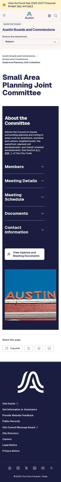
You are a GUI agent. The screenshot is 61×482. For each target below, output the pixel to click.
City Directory (10, 433)
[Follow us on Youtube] (43, 468)
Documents (16, 213)
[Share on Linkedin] (49, 348)
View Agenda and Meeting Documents (26, 254)
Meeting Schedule (14, 197)
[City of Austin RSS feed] (51, 468)
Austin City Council (12, 24)
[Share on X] (28, 348)
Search (56, 15)
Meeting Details (21, 180)
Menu (4, 15)
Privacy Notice (11, 451)
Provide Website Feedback (18, 415)
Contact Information (16, 230)
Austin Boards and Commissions (18, 56)
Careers (7, 439)
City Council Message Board (18, 427)
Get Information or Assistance (19, 409)
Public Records (11, 421)
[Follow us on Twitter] (26, 468)
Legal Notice (9, 445)
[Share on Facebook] (39, 348)
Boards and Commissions (15, 59)
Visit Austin (8, 403)
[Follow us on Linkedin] (34, 468)
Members (14, 166)
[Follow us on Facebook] (10, 468)
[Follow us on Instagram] (18, 468)
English (50, 16)
